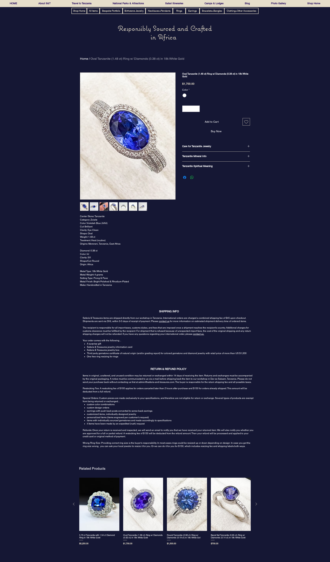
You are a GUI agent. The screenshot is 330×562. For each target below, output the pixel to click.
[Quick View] (99, 504)
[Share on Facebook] (184, 177)
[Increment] (197, 109)
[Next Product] (256, 504)
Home (84, 58)
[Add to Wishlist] (246, 122)
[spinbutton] (191, 109)
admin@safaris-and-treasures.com (156, 382)
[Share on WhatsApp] (192, 177)
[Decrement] (185, 109)
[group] (165, 512)
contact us (164, 321)
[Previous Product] (73, 504)
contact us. (198, 334)
